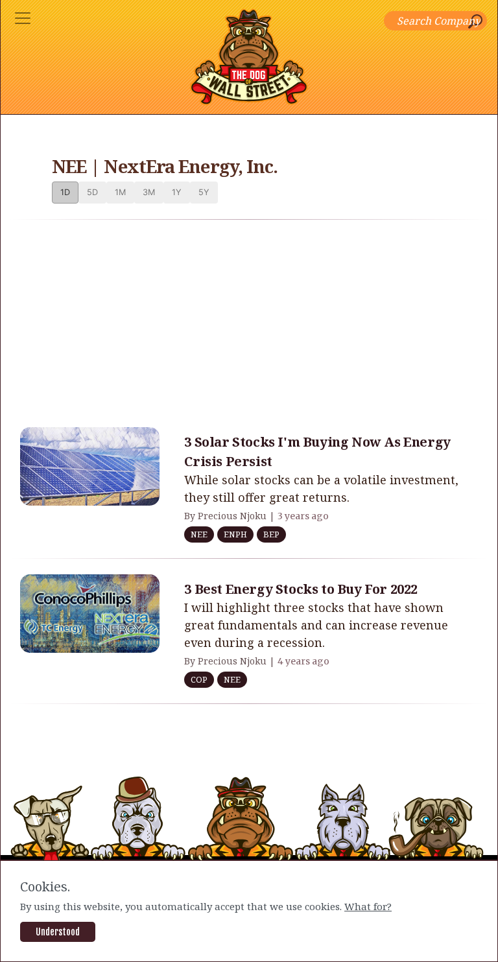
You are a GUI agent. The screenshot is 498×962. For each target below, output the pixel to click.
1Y (177, 192)
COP (199, 679)
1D (65, 192)
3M (149, 192)
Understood (58, 931)
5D (92, 192)
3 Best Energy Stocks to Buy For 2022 (301, 589)
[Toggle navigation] (22, 18)
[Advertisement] (249, 321)
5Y (203, 192)
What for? (368, 906)
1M (120, 192)
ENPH (235, 534)
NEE (199, 534)
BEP (271, 534)
